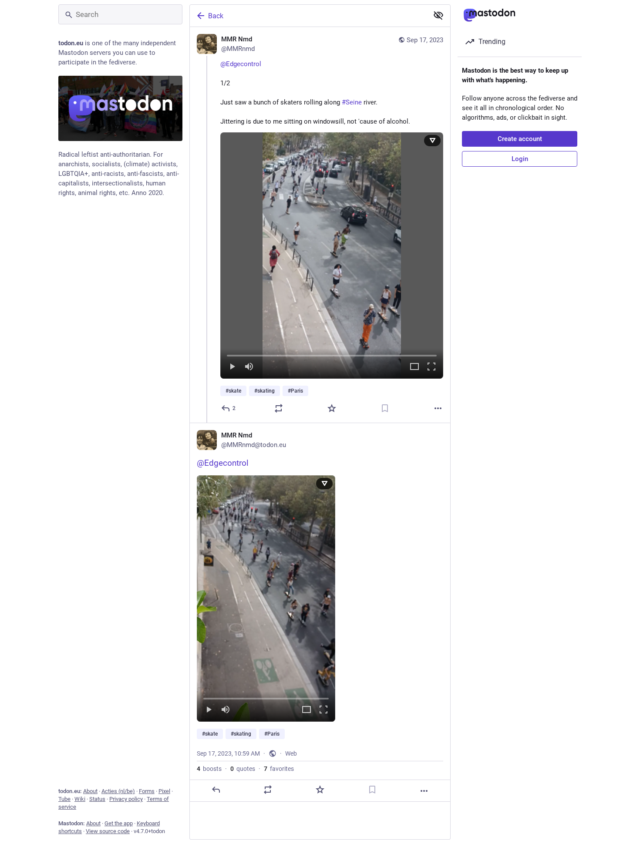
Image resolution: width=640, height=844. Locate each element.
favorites (279, 768)
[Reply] (216, 789)
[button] (331, 255)
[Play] (232, 367)
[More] (438, 408)
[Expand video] (414, 367)
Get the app (118, 823)
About (90, 791)
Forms (147, 791)
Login (520, 159)
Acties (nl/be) (118, 791)
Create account (520, 139)
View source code (108, 831)
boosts (209, 768)
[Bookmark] (385, 408)
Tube (64, 799)
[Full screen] (431, 367)
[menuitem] (331, 255)
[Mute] (249, 367)
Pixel (164, 791)
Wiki (79, 799)
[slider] (332, 354)
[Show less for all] (438, 15)
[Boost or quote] (278, 408)
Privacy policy (126, 799)
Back (215, 16)
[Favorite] (332, 408)
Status (97, 799)
